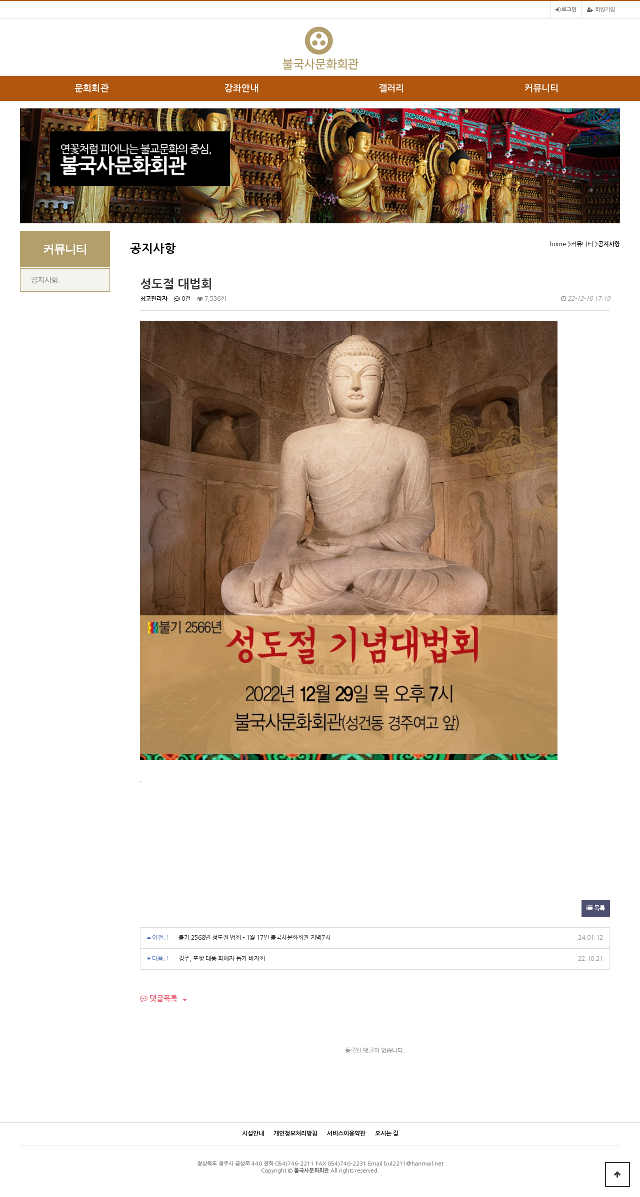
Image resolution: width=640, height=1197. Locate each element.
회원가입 (604, 9)
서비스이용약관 (346, 1134)
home (558, 244)
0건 (185, 299)
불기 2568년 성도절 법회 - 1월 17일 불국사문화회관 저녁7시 (254, 938)
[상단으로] (617, 1174)
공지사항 (44, 280)
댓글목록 (163, 998)
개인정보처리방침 (296, 1134)
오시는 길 (386, 1134)
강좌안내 (241, 88)
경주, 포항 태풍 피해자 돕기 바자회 (221, 959)
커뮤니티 (541, 88)
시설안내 (253, 1134)
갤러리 (391, 88)
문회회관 (91, 88)
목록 (598, 908)
